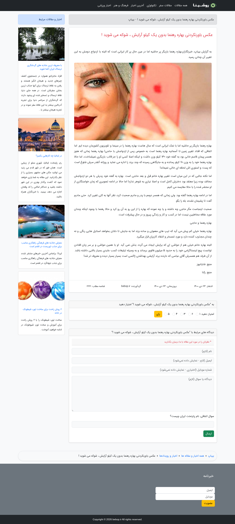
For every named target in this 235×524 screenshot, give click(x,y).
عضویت (208, 503)
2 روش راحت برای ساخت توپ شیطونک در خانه (42, 311)
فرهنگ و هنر (121, 5)
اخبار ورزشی (104, 5)
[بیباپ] (204, 5)
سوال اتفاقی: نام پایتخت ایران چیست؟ (192, 416)
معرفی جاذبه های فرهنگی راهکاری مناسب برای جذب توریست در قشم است (41, 244)
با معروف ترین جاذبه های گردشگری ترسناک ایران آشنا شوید (44, 67)
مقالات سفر (165, 5)
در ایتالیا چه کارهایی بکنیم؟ (49, 156)
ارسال (209, 433)
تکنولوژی (151, 5)
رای (158, 314)
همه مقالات (180, 5)
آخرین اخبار (137, 5)
